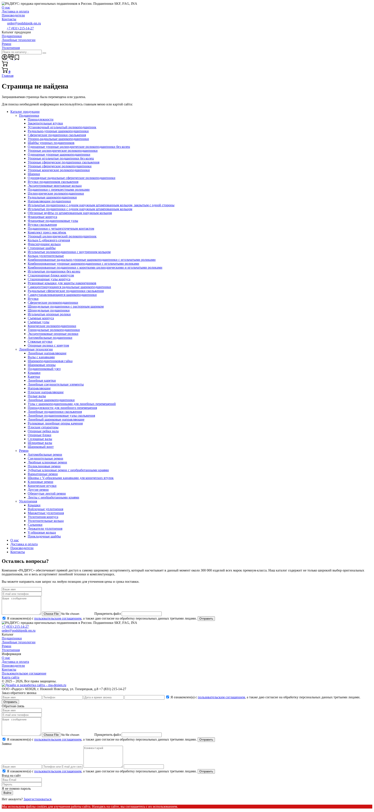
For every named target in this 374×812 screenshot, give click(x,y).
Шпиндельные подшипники (49, 310)
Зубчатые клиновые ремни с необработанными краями (68, 470)
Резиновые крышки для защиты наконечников (62, 283)
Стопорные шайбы (42, 248)
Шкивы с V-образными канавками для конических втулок (71, 478)
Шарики (34, 174)
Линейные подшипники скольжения (55, 411)
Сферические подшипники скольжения (57, 135)
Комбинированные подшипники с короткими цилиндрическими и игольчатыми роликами (95, 267)
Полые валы (37, 396)
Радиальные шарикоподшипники (52, 197)
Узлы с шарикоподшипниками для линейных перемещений (72, 404)
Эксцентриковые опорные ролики (53, 334)
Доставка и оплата (24, 544)
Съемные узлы (38, 322)
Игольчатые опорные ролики (49, 314)
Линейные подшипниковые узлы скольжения (61, 415)
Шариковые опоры (42, 365)
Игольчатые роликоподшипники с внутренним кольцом (69, 252)
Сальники (35, 524)
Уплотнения (28, 501)
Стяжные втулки (40, 341)
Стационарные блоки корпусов (51, 275)
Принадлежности (40, 119)
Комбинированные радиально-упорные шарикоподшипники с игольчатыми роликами (92, 260)
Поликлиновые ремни (44, 466)
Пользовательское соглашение (24, 673)
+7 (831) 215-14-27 (20, 28)
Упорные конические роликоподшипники (59, 170)
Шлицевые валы (40, 443)
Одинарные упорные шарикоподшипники (59, 154)
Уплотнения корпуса (43, 517)
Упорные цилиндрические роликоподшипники (63, 150)
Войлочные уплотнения (45, 509)
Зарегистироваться (37, 799)
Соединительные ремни (45, 458)
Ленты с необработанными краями (53, 497)
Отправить (206, 618)
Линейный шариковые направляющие (56, 419)
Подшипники (29, 115)
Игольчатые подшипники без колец (54, 271)
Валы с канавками (41, 357)
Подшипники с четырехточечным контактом (61, 228)
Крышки (34, 373)
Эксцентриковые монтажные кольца (55, 185)
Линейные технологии (36, 349)
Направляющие (39, 388)
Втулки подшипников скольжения (53, 182)
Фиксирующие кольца (44, 244)
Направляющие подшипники (49, 201)
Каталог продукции (25, 111)
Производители (22, 548)
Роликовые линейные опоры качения (55, 423)
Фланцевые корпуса (42, 217)
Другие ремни (38, 489)
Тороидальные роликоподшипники (54, 330)
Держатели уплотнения (45, 528)
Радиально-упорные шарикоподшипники (58, 131)
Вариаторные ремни (43, 474)
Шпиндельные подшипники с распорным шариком (66, 306)
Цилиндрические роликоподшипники (56, 193)
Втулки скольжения (42, 224)
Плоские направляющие (46, 392)
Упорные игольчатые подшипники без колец (61, 158)
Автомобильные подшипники (50, 337)
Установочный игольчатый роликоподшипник (62, 127)
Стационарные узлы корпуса (49, 279)
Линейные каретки (42, 380)
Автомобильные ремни (45, 454)
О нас (14, 540)
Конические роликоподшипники (52, 326)
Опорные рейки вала (43, 431)
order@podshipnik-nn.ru (24, 23)
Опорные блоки (39, 435)
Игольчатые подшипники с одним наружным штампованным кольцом (80, 209)
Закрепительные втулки (45, 123)
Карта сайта (10, 677)
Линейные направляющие (47, 353)
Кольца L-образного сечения (49, 240)
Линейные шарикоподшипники (51, 400)
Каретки (34, 376)
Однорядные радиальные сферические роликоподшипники (71, 178)
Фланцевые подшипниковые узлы (53, 221)
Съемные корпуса (41, 318)
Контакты (17, 552)
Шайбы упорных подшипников (51, 143)
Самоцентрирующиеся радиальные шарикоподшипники (69, 287)
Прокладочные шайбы (44, 536)
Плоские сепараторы (43, 427)
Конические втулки (42, 486)
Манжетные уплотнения (46, 513)
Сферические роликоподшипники (53, 302)
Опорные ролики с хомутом (48, 345)
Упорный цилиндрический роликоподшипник (62, 236)
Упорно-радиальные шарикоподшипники (58, 139)
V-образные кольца (42, 532)
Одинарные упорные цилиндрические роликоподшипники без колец (79, 147)
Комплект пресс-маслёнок (47, 232)
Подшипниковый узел (44, 369)
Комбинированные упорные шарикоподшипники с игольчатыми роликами (83, 263)
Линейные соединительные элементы (56, 384)
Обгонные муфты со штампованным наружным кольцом (70, 213)
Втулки (33, 298)
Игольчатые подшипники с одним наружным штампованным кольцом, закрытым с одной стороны (101, 205)
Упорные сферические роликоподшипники (60, 166)
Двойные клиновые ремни (47, 462)
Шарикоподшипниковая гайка (50, 361)
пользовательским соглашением (57, 618)
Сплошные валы (40, 439)
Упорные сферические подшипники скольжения (63, 162)
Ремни (24, 450)
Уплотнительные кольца (46, 521)
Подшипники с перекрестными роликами (59, 189)
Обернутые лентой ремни (47, 493)
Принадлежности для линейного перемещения (62, 408)
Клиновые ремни (40, 482)
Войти (7, 792)
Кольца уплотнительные (46, 256)
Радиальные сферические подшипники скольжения (66, 291)
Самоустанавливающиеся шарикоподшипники (62, 295)
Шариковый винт (41, 447)
